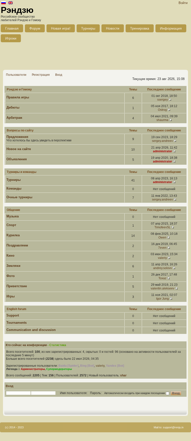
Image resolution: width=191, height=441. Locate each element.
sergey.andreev (162, 141)
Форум (34, 28)
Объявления (16, 159)
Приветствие (16, 286)
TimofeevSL (162, 227)
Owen (162, 237)
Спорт (11, 225)
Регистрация (41, 75)
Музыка (12, 216)
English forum (16, 309)
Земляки (13, 266)
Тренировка (139, 28)
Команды (13, 188)
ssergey (162, 99)
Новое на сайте (18, 149)
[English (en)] (10, 3)
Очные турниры (19, 197)
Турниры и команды (21, 172)
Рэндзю (17, 10)
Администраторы (33, 368)
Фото (10, 276)
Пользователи (16, 75)
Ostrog (162, 110)
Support (12, 315)
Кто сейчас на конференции (26, 345)
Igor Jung (162, 298)
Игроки (10, 38)
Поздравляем (17, 245)
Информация (171, 28)
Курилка (13, 235)
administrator (162, 151)
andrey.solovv (162, 268)
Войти (183, 3)
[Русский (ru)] (3, 3)
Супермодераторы (59, 368)
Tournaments (16, 322)
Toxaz (162, 278)
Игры (10, 296)
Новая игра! (60, 28)
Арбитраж (14, 118)
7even (162, 247)
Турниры (88, 28)
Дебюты (12, 107)
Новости (112, 28)
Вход (58, 75)
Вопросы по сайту (20, 130)
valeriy (162, 258)
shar (123, 375)
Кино (10, 255)
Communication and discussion (31, 330)
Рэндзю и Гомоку (19, 89)
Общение (13, 210)
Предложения (17, 137)
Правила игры (17, 97)
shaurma (162, 120)
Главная (12, 28)
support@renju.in (173, 427)
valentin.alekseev (162, 288)
